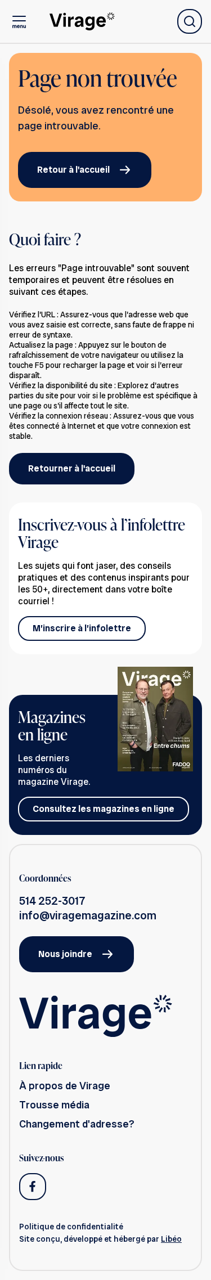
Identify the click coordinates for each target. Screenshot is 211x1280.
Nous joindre (65, 954)
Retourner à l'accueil (71, 468)
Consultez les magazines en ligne (103, 809)
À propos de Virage (64, 1085)
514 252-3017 (52, 900)
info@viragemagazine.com (87, 915)
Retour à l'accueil (73, 170)
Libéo (171, 1239)
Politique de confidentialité (71, 1226)
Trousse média (54, 1104)
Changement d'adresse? (76, 1123)
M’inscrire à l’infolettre (82, 628)
